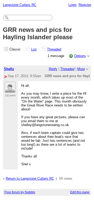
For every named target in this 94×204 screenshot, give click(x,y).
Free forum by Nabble (19, 192)
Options (80, 56)
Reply (53, 69)
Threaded (54, 49)
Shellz (9, 69)
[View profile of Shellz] (10, 89)
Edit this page (80, 192)
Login (72, 5)
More (81, 69)
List (34, 49)
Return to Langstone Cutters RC (30, 178)
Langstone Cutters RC (19, 5)
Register (85, 5)
